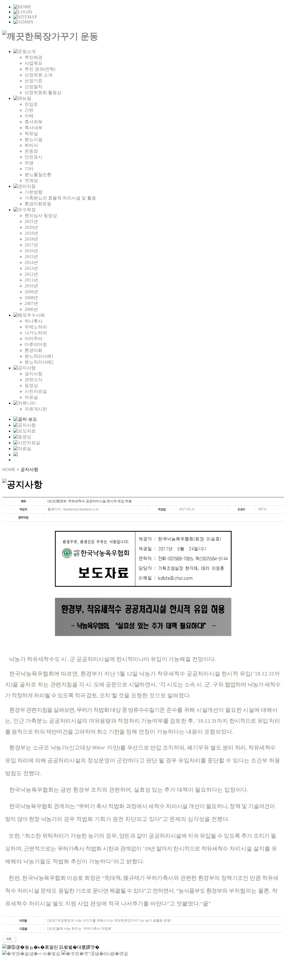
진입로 (31, 104)
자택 (29, 116)
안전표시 (33, 157)
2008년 (31, 297)
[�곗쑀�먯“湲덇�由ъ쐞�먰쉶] (94, 953)
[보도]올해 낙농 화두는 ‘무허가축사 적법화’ (79, 929)
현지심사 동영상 (41, 215)
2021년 (31, 221)
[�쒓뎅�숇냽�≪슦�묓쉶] (31, 953)
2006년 (31, 309)
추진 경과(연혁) (40, 69)
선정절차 (33, 86)
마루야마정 (36, 344)
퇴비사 (31, 145)
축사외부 (33, 121)
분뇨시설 (33, 139)
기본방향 (33, 192)
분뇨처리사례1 (39, 356)
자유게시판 (36, 409)
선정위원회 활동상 (43, 92)
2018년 (31, 239)
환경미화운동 (38, 203)
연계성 (31, 180)
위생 (29, 162)
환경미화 (33, 350)
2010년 (31, 285)
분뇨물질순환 (38, 174)
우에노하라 (36, 327)
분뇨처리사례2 (39, 362)
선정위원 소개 (39, 75)
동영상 (31, 385)
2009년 (31, 291)
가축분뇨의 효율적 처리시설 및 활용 (60, 198)
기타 (29, 168)
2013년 (31, 268)
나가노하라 (36, 332)
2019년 (31, 233)
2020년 (31, 227)
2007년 (31, 303)
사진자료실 (36, 391)
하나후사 (33, 321)
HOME (9, 469)
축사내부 (33, 127)
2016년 (31, 250)
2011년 (31, 280)
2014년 (31, 262)
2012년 (31, 274)
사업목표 (33, 63)
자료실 (31, 397)
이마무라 (33, 338)
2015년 (31, 256)
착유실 (31, 133)
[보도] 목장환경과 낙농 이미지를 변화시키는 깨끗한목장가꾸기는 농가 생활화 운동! (109, 920)
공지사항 (33, 373)
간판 (29, 110)
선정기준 (33, 80)
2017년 (31, 244)
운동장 (31, 151)
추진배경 (33, 57)
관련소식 (33, 379)
